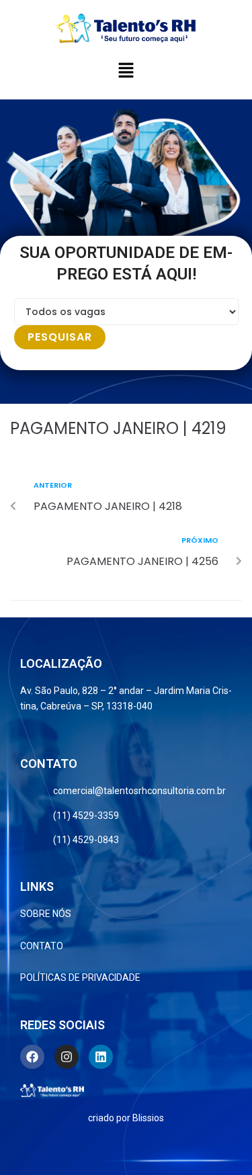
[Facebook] (32, 1057)
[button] (125, 71)
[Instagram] (66, 1057)
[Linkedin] (101, 1057)
